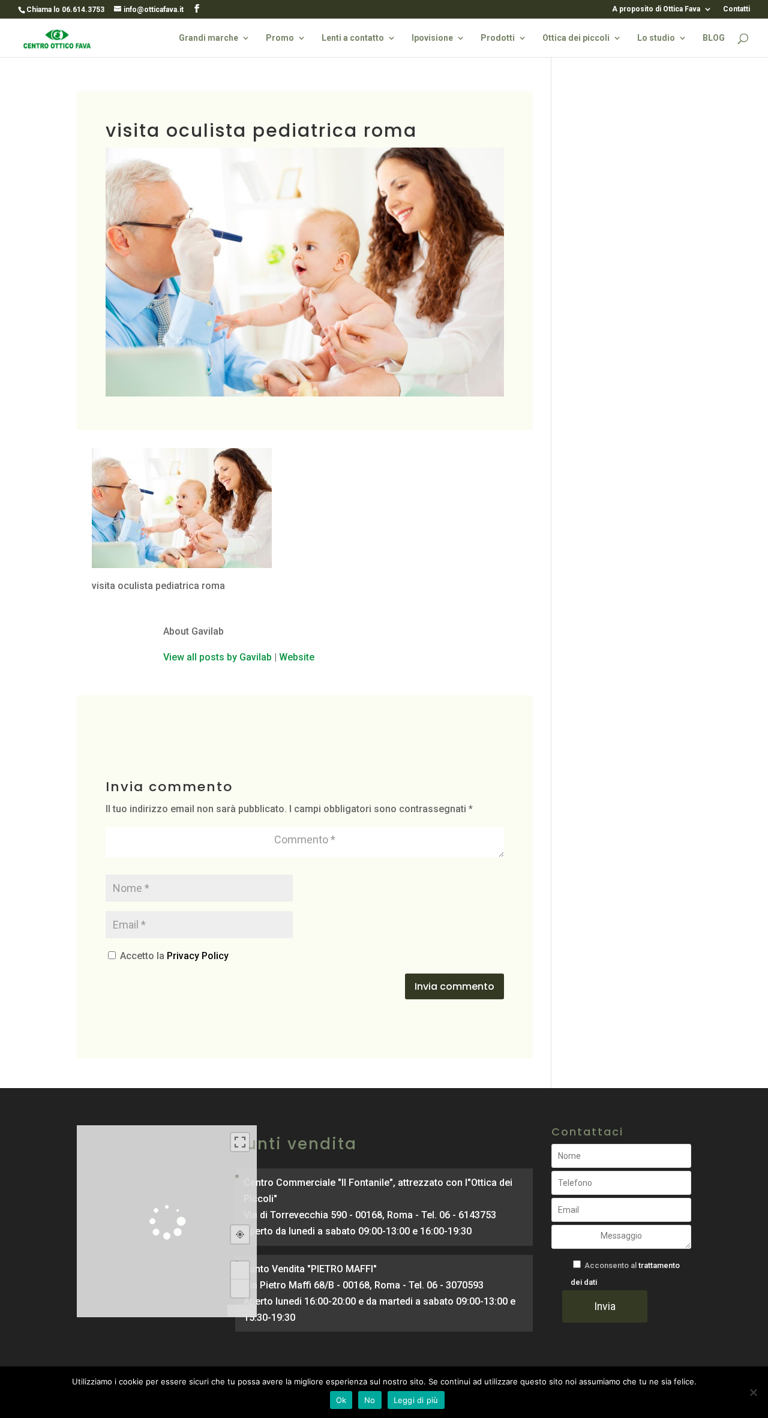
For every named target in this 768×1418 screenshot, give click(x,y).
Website (296, 657)
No (370, 1400)
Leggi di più (416, 1400)
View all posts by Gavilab (217, 657)
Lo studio (656, 38)
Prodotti (498, 38)
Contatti (736, 9)
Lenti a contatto (353, 38)
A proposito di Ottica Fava (656, 9)
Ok (341, 1400)
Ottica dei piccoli (576, 38)
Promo (280, 38)
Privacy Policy (198, 956)
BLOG (714, 38)
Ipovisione (432, 38)
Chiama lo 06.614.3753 (65, 9)
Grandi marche (208, 38)
